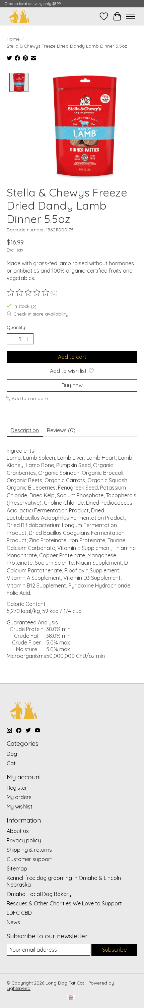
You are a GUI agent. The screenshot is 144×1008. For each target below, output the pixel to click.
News (13, 922)
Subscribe (114, 949)
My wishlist (19, 806)
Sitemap (17, 868)
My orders (19, 797)
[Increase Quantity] (27, 338)
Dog (12, 753)
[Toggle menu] (130, 16)
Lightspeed (18, 988)
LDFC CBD (19, 912)
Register (17, 787)
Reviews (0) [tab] (61, 430)
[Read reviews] (28, 293)
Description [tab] (25, 430)
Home (13, 39)
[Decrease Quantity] (13, 338)
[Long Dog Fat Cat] (19, 16)
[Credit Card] (71, 998)
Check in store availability (40, 314)
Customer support (29, 859)
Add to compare (30, 398)
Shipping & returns (29, 849)
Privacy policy (24, 840)
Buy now (72, 385)
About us (18, 831)
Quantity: (16, 327)
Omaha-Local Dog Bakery (39, 894)
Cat (11, 763)
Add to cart (72, 356)
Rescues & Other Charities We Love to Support (64, 903)
